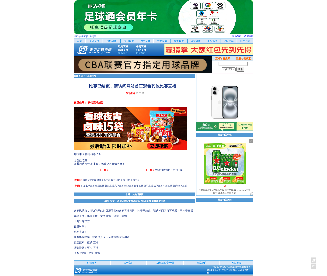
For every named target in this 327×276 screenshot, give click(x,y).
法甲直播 (158, 185)
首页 (82, 185)
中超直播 (167, 185)
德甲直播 (148, 185)
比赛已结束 (80, 160)
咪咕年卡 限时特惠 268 (87, 154)
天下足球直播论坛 (113, 237)
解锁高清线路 (96, 102)
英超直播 (109, 185)
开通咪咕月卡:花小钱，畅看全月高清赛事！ (99, 163)
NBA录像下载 (133, 180)
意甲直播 (119, 185)
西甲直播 (138, 185)
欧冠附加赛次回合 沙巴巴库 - (169, 170)
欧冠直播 (99, 185)
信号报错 (130, 93)
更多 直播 (92, 242)
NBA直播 (129, 185)
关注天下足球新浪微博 (313, 260)
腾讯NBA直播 (180, 185)
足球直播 (90, 185)
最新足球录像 (89, 180)
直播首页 (78, 75)
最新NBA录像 (118, 180)
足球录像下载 (104, 180)
